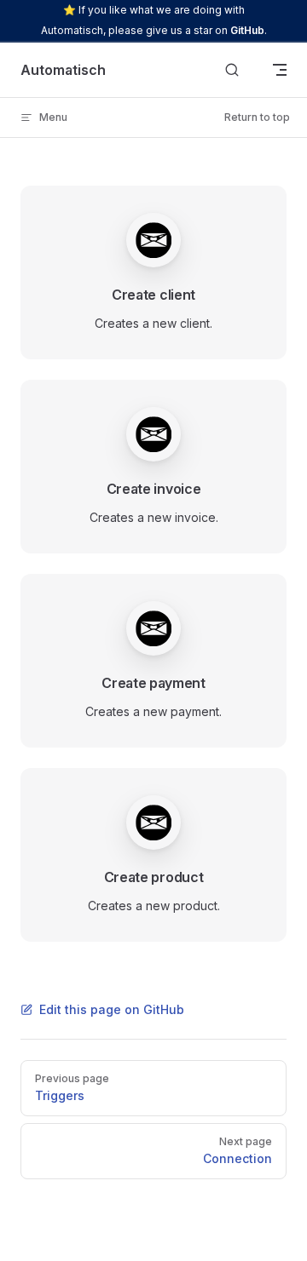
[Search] (231, 70)
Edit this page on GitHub (111, 1009)
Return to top (257, 117)
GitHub (247, 30)
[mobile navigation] (279, 70)
